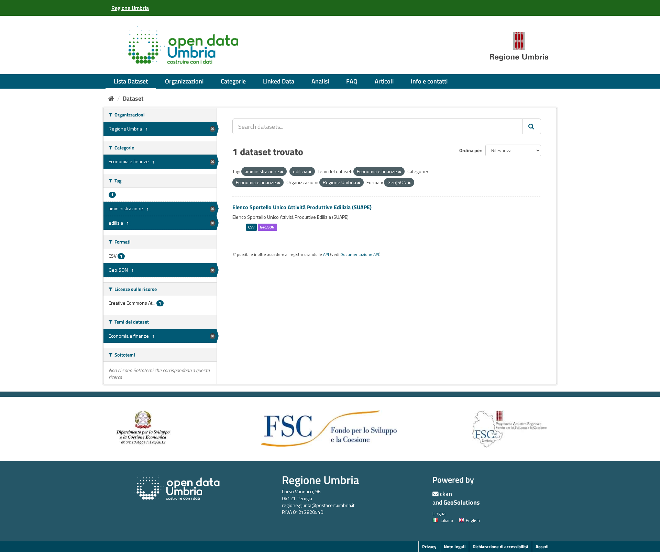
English (473, 520)
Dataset (133, 98)
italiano (446, 520)
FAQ (352, 81)
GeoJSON (267, 227)
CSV (251, 227)
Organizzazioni (184, 81)
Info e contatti (429, 81)
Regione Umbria (320, 479)
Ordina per (470, 150)
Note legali (454, 546)
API (326, 254)
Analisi (320, 81)
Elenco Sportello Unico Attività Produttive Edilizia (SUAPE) (302, 207)
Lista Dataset (131, 81)
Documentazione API (359, 254)
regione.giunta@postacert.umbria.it (318, 505)
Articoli (384, 81)
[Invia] (531, 126)
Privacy (429, 546)
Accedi (542, 546)
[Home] (111, 98)
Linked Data (278, 81)
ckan (446, 493)
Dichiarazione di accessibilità (500, 546)
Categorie (233, 81)
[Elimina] (281, 171)
